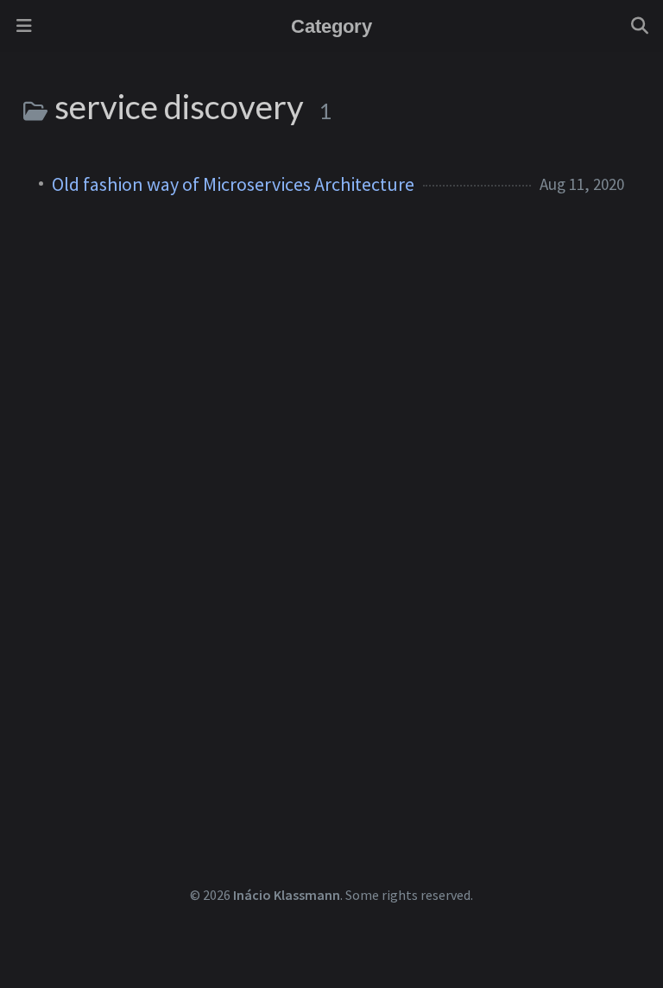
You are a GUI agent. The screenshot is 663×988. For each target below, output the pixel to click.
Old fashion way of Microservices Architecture (233, 184)
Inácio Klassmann (286, 894)
